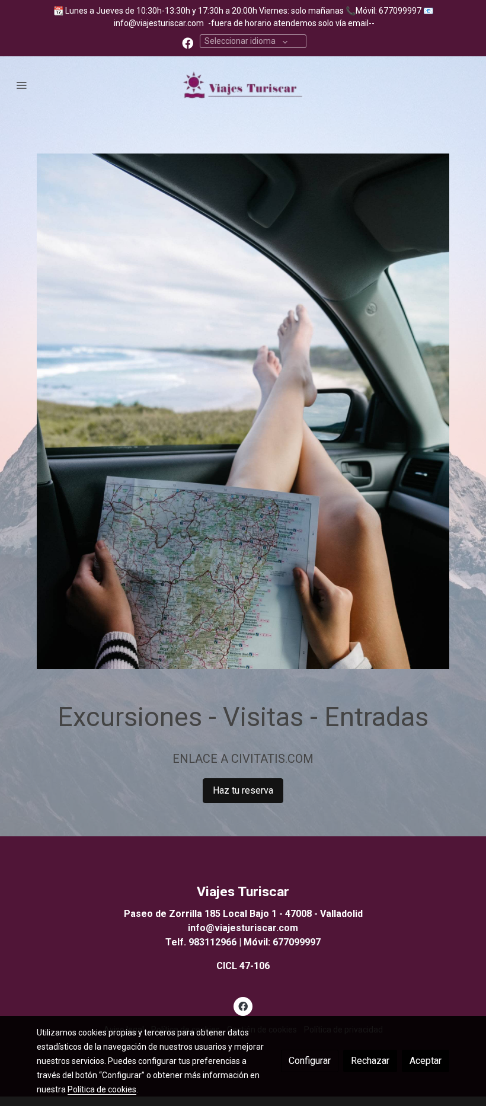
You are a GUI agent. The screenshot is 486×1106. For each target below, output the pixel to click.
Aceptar (426, 1060)
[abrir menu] (21, 85)
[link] (243, 84)
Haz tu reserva (243, 790)
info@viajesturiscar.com (159, 23)
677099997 (297, 942)
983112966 (212, 942)
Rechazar (370, 1060)
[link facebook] (187, 42)
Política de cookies (102, 1089)
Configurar (310, 1060)
